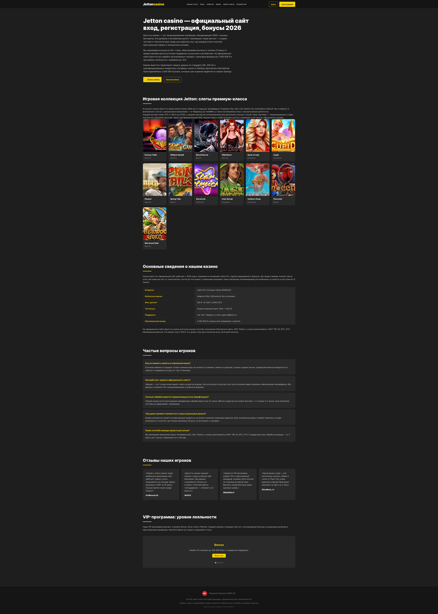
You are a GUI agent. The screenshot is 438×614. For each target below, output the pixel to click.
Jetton (153, 4)
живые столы (192, 4)
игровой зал (241, 4)
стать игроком (287, 4)
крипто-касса (228, 4)
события (210, 4)
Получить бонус (172, 79)
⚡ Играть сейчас (152, 79)
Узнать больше (219, 555)
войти (273, 4)
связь (202, 4)
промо (218, 4)
